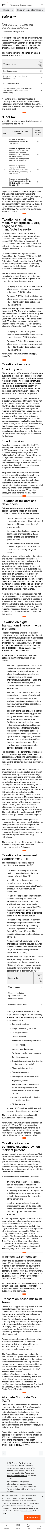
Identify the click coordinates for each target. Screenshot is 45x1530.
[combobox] (7, 10)
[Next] (41, 1453)
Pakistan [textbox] (5, 10)
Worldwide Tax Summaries (21, 5)
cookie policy (27, 1511)
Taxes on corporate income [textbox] (29, 10)
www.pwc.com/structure (17, 1476)
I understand (32, 1517)
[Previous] (4, 1453)
